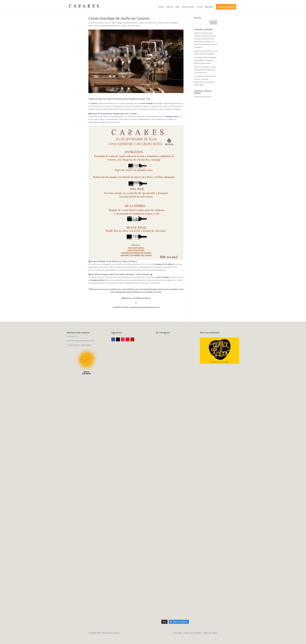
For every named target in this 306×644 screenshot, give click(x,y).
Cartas (161, 7)
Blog (177, 7)
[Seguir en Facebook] (113, 339)
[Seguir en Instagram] (123, 339)
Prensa (199, 7)
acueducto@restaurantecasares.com (82, 341)
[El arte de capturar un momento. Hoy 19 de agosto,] (165, 439)
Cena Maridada (128, 23)
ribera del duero (133, 25)
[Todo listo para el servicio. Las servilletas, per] (185, 374)
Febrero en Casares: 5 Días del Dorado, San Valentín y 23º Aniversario (205, 70)
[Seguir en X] (118, 339)
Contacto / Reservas (226, 7)
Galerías (169, 7)
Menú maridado (107, 25)
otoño (123, 25)
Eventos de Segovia (170, 23)
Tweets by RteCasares (203, 97)
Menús (117, 25)
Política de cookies (210, 633)
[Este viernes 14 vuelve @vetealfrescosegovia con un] (185, 526)
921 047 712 (73, 336)
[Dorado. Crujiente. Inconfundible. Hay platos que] (185, 455)
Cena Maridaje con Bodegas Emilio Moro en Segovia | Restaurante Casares (205, 60)
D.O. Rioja (158, 23)
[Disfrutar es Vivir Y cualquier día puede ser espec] (165, 354)
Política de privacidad (192, 633)
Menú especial (94, 25)
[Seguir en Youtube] (132, 339)
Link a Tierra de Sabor (219, 348)
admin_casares (98, 23)
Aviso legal (177, 633)
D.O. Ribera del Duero (144, 23)
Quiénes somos (188, 7)
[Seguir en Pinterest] (127, 339)
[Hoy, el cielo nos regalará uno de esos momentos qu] (165, 559)
